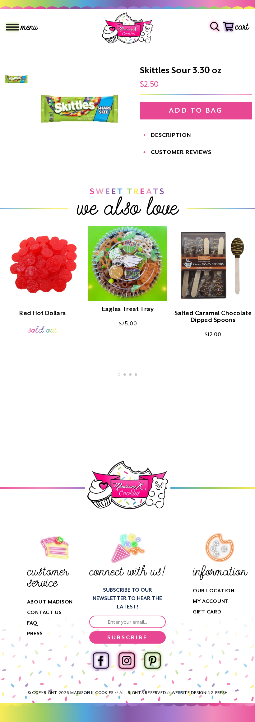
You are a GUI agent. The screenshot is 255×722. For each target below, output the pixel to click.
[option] (79, 108)
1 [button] (119, 374)
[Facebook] (101, 660)
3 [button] (130, 374)
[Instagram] (126, 660)
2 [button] (124, 374)
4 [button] (136, 374)
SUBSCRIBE (127, 637)
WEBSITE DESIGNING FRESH (200, 692)
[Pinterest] (152, 660)
